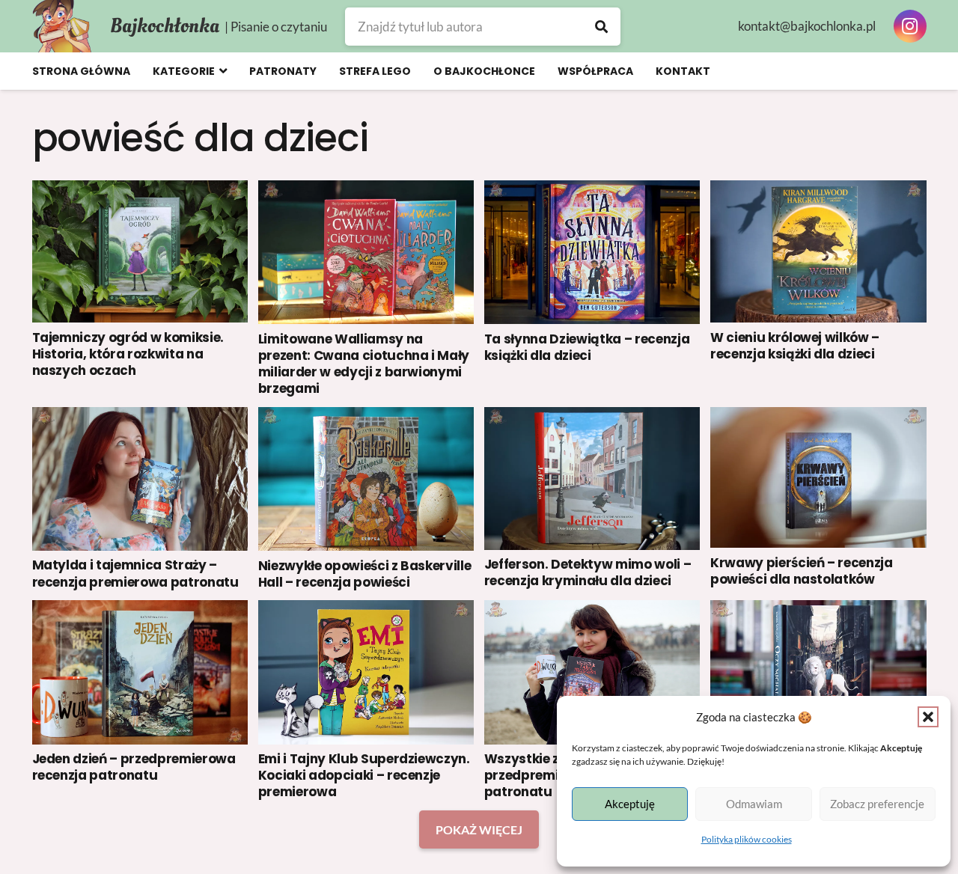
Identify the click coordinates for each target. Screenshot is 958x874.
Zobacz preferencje (877, 803)
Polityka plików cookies (746, 839)
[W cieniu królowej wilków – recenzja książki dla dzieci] (818, 251)
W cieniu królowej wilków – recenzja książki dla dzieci (794, 345)
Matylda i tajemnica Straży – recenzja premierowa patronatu (135, 573)
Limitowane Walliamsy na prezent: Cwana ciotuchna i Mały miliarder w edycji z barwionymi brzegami (363, 363)
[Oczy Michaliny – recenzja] (818, 671)
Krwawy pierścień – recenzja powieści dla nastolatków (801, 571)
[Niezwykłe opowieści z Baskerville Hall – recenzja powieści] (366, 479)
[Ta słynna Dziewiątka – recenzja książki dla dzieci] (592, 252)
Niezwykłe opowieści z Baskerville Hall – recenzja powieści (365, 574)
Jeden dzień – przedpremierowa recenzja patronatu (134, 767)
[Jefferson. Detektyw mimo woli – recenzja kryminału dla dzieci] (592, 478)
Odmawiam (754, 803)
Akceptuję (630, 803)
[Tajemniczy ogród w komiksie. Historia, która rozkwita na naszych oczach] (140, 251)
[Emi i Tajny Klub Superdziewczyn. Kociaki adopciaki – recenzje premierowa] (366, 672)
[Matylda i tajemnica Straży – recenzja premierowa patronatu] (140, 479)
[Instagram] (910, 26)
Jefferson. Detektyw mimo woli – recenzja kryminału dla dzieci (587, 572)
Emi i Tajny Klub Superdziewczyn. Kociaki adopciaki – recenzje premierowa (364, 775)
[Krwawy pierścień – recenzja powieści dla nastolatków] (818, 477)
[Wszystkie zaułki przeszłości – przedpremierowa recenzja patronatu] (592, 672)
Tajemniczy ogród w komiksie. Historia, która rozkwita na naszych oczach (128, 353)
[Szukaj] (601, 26)
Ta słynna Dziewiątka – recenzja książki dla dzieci (586, 347)
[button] (928, 716)
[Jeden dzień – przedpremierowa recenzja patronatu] (140, 672)
